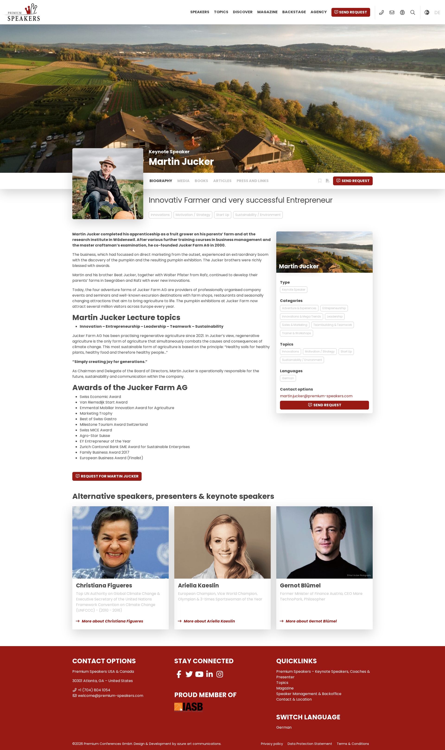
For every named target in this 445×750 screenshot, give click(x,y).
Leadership (335, 316)
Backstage (294, 12)
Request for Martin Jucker (110, 476)
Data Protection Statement (310, 743)
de (437, 12)
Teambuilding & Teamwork (332, 325)
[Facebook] (179, 674)
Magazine (267, 12)
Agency (319, 12)
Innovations (160, 214)
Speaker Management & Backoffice (308, 693)
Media (183, 180)
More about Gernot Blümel (311, 621)
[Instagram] (219, 674)
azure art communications (199, 743)
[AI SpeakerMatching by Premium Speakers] (402, 12)
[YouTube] (199, 674)
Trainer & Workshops (296, 333)
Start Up (222, 214)
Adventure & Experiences (299, 308)
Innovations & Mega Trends (301, 316)
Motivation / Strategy (193, 214)
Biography (160, 180)
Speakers (199, 12)
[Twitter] (189, 674)
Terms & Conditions (353, 743)
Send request (353, 12)
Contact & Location (294, 699)
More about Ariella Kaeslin (209, 621)
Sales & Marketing (294, 325)
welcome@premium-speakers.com (110, 695)
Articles (222, 180)
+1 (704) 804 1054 (94, 690)
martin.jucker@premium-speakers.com (316, 396)
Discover (243, 12)
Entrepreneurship (334, 308)
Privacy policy (272, 743)
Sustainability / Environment (258, 214)
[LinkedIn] (209, 674)
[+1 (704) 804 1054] (381, 12)
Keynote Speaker (293, 290)
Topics (221, 12)
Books (201, 180)
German (288, 378)
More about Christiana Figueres (112, 621)
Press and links (253, 180)
